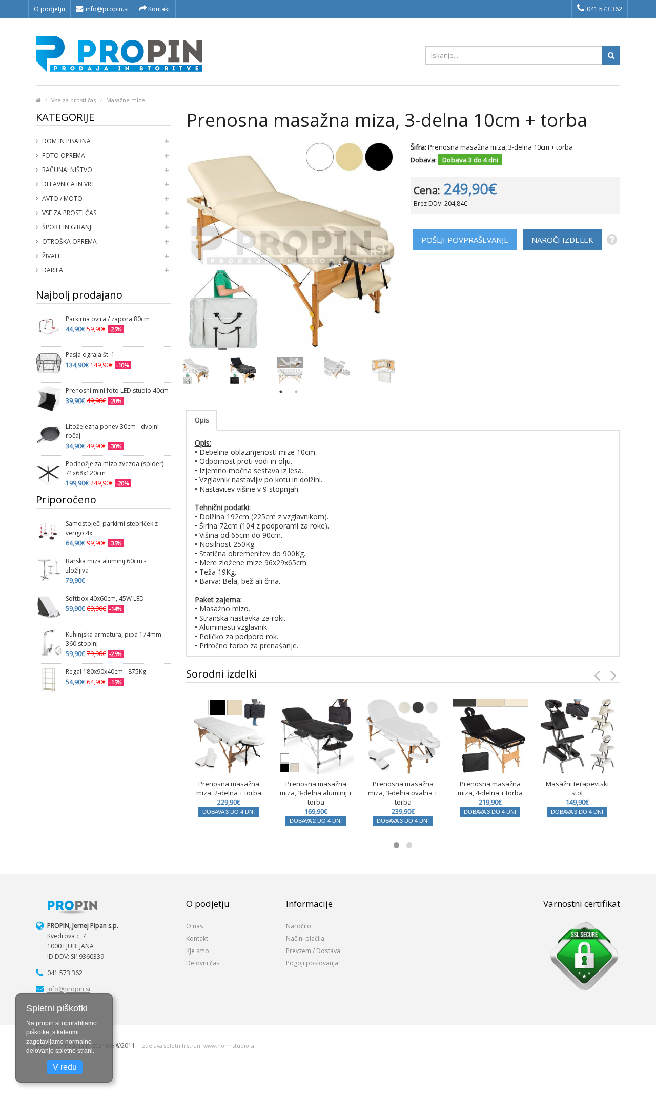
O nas (194, 926)
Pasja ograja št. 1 (90, 354)
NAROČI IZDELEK (562, 240)
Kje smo (197, 950)
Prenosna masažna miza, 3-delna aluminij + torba (316, 793)
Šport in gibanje (68, 227)
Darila (52, 270)
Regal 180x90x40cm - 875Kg (106, 671)
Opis (202, 420)
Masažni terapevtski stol (577, 788)
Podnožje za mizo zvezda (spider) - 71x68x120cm (116, 468)
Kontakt (158, 9)
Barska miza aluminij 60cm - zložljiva (106, 566)
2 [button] (296, 392)
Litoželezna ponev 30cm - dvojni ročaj (112, 431)
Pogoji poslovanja (312, 963)
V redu (65, 1067)
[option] (195, 370)
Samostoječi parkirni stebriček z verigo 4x (112, 528)
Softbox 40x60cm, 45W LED (105, 598)
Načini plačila (305, 938)
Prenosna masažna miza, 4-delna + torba (490, 788)
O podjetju (49, 9)
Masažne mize (125, 100)
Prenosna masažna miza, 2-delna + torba (228, 788)
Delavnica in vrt (68, 184)
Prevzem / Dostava (313, 950)
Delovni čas (202, 963)
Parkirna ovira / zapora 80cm (108, 318)
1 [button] (281, 392)
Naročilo (298, 926)
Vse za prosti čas (73, 100)
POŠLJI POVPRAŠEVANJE (464, 240)
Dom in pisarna (66, 141)
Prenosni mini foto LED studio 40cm (117, 390)
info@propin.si (107, 9)
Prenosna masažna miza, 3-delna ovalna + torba (403, 793)
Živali (50, 255)
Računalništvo (67, 169)
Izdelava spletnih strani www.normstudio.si (197, 1045)
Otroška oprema (69, 241)
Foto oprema (63, 155)
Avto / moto (62, 198)
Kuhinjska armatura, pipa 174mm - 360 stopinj (115, 639)
